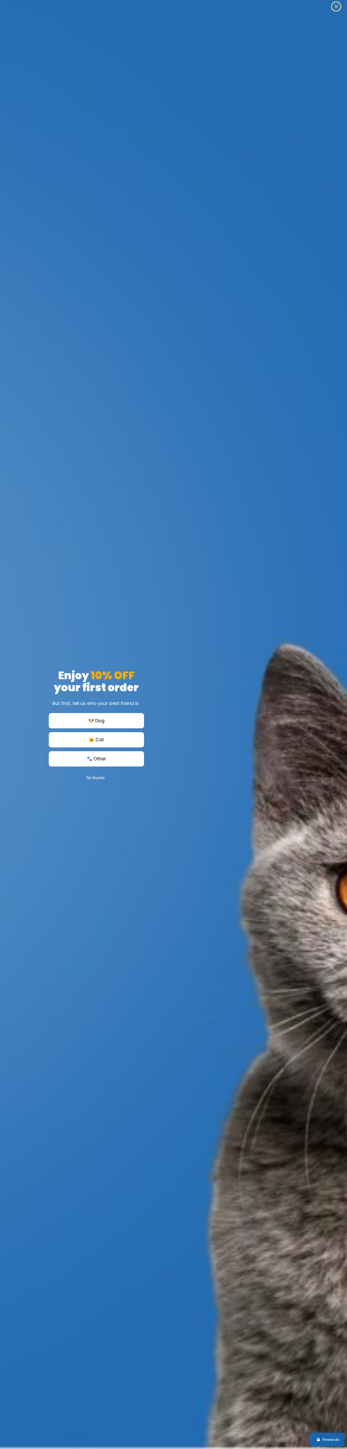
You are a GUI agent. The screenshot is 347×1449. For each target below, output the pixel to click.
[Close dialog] (336, 6)
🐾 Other (96, 759)
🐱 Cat (96, 739)
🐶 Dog (96, 720)
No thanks (95, 778)
